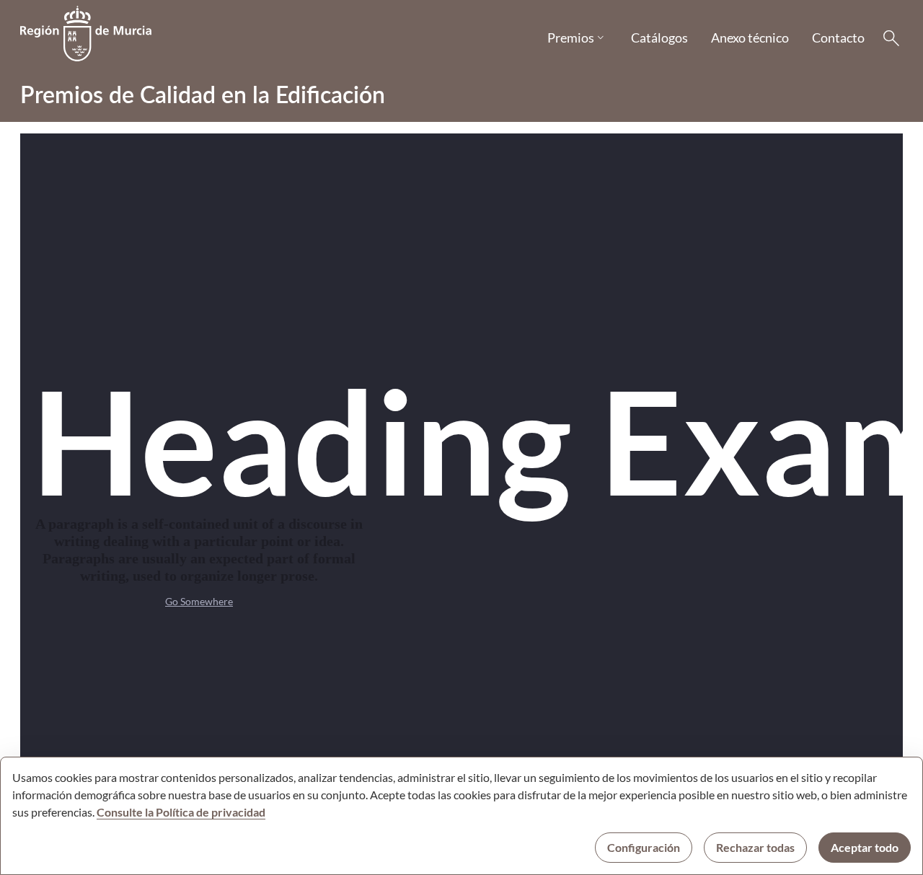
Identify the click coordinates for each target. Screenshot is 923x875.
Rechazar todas (755, 847)
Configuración (643, 847)
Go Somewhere (199, 601)
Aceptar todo (864, 847)
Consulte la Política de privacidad (181, 812)
